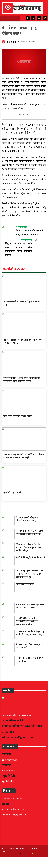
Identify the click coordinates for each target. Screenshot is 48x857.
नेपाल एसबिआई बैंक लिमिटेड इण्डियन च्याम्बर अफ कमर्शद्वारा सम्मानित (22, 341)
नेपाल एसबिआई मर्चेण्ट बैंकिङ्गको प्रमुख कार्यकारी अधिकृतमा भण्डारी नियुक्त (31, 633)
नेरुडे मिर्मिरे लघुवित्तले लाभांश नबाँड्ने (17, 416)
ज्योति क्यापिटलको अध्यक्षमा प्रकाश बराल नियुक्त (30, 659)
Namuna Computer (38, 853)
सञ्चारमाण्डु (11, 42)
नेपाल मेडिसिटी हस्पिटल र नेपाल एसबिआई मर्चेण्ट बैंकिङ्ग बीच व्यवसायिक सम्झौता (28, 621)
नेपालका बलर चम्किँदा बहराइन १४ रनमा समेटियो (29, 646)
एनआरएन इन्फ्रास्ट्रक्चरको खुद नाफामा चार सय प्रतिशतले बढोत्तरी (31, 606)
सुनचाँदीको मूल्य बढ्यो (12, 492)
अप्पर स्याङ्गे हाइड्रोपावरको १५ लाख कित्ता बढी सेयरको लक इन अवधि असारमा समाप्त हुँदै (23, 456)
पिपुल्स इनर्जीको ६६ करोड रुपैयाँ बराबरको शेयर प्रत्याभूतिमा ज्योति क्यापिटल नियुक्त (21, 379)
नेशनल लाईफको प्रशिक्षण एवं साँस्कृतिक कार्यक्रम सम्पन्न (22, 303)
